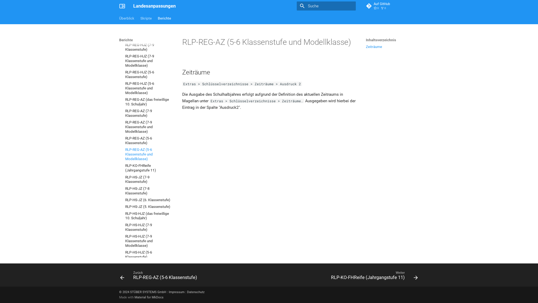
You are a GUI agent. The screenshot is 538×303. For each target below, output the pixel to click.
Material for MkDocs (149, 297)
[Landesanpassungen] (122, 6)
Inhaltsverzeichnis (381, 40)
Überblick (126, 18)
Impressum (177, 292)
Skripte (146, 18)
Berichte (164, 18)
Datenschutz (195, 292)
